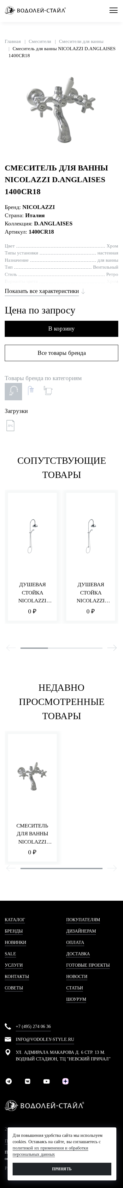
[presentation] (11, 648)
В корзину (61, 328)
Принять (62, 1169)
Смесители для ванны (81, 41)
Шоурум (76, 999)
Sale (10, 954)
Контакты (17, 976)
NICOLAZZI (38, 207)
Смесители (40, 41)
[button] (113, 74)
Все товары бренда (62, 352)
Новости (76, 976)
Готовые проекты (88, 965)
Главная (13, 41)
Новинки (15, 942)
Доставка (78, 954)
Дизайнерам (81, 931)
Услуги (14, 965)
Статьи (74, 988)
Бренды (14, 931)
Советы (14, 988)
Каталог (15, 919)
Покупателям (83, 919)
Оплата (75, 942)
